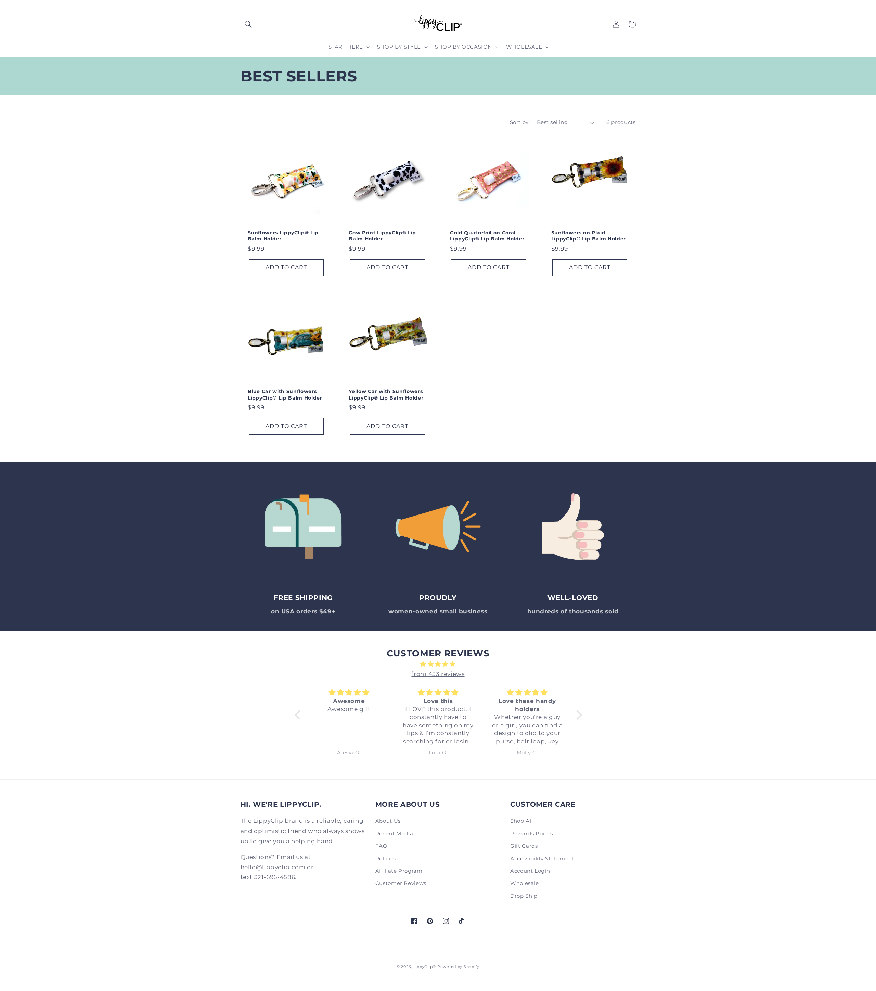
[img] (438, 664)
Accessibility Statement (542, 859)
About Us (388, 821)
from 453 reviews (437, 673)
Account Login (530, 871)
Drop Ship (524, 896)
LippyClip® (424, 967)
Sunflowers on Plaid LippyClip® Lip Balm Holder (588, 236)
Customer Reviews (400, 883)
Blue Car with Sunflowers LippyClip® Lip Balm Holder (285, 394)
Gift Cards (524, 846)
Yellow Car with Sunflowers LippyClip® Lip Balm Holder (386, 394)
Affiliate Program (399, 871)
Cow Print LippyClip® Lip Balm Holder (382, 236)
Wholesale (524, 883)
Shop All (521, 821)
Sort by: (520, 122)
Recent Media (394, 834)
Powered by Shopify (458, 967)
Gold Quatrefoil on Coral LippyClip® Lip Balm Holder (487, 236)
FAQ (381, 846)
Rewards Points (531, 834)
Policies (385, 859)
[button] (248, 24)
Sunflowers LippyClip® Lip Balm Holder (283, 236)
